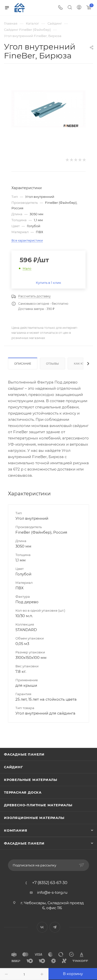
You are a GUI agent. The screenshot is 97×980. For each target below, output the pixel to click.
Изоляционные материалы (34, 818)
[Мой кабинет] (79, 7)
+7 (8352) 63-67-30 (49, 883)
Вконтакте (42, 927)
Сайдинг (13, 767)
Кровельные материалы (30, 780)
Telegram (54, 927)
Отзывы (52, 363)
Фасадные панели (24, 754)
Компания (15, 830)
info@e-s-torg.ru (52, 892)
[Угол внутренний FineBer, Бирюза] (48, 109)
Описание (22, 363)
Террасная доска (23, 792)
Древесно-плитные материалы (38, 805)
